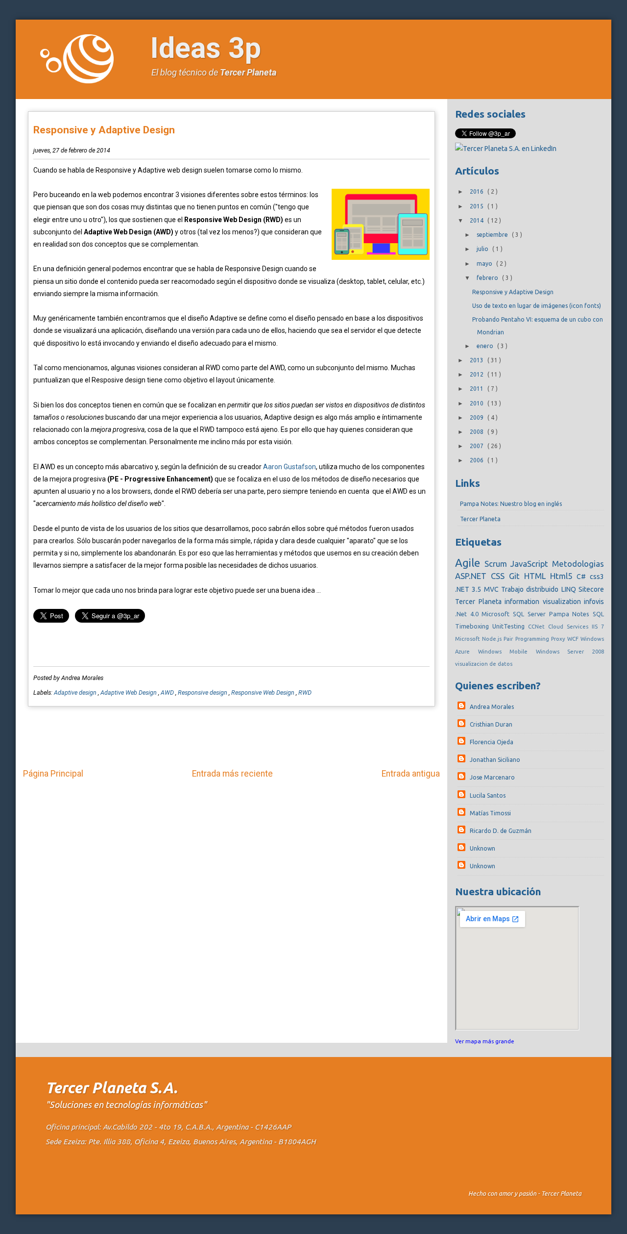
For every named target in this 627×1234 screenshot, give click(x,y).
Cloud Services (570, 627)
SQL (598, 613)
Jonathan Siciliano (495, 759)
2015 (477, 206)
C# (583, 576)
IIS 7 (598, 627)
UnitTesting (510, 626)
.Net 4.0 (468, 613)
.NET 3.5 (469, 589)
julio (483, 249)
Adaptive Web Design (129, 692)
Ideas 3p (205, 48)
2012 (477, 374)
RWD (305, 692)
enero (486, 346)
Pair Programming (527, 639)
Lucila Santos (488, 795)
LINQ (570, 589)
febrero (488, 278)
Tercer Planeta (248, 72)
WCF (573, 639)
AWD (168, 692)
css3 (597, 576)
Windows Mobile (507, 652)
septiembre (493, 234)
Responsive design (203, 692)
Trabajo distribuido (531, 589)
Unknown (482, 848)
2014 (477, 220)
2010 (477, 403)
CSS (500, 575)
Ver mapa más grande (484, 1041)
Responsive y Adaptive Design (104, 130)
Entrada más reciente (232, 774)
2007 (477, 446)
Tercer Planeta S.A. (111, 1087)
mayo (485, 263)
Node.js (493, 639)
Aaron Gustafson (289, 467)
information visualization (544, 601)
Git (516, 575)
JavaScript (531, 563)
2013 (477, 360)
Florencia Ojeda (491, 742)
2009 (477, 417)
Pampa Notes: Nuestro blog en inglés (511, 504)
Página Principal (53, 774)
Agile (469, 562)
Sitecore (591, 589)
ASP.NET (473, 575)
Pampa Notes (571, 613)
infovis (594, 601)
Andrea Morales (492, 707)
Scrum (497, 563)
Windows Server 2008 (570, 652)
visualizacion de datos (483, 664)
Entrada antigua (411, 774)
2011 (477, 388)
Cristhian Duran (491, 724)
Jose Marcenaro (492, 777)
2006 (477, 460)
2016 (477, 191)
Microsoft (468, 639)
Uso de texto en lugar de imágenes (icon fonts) (536, 305)
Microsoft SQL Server (515, 613)
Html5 (563, 575)
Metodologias (578, 563)
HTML (537, 575)
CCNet (538, 627)
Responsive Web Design (263, 692)
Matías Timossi (490, 813)
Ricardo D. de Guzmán (500, 831)
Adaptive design (76, 692)
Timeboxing (473, 626)
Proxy (559, 639)
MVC (492, 589)
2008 (477, 431)
